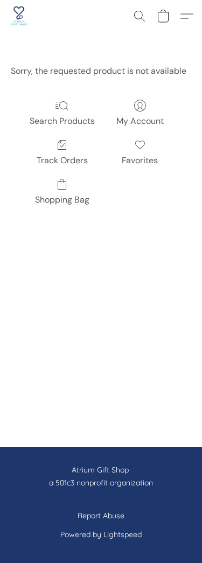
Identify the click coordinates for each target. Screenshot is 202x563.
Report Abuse (101, 515)
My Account (140, 121)
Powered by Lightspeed (101, 534)
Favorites (140, 160)
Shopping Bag (62, 199)
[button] (19, 16)
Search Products (62, 121)
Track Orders (62, 160)
